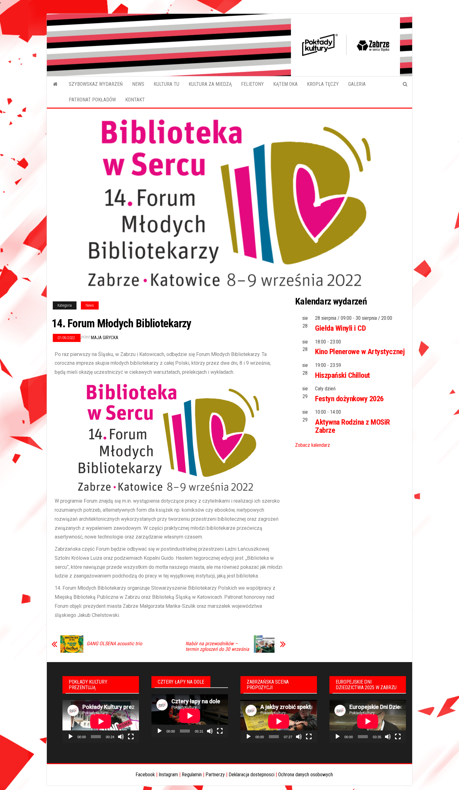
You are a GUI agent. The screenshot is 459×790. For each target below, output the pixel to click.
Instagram (168, 775)
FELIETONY (252, 84)
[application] (100, 721)
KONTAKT (135, 100)
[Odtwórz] (70, 737)
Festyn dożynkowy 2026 (349, 398)
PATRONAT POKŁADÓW (92, 100)
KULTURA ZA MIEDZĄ (210, 84)
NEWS (138, 84)
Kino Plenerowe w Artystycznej (360, 351)
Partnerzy (215, 775)
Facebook (145, 775)
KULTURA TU (166, 84)
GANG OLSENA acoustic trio (114, 643)
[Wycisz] (121, 737)
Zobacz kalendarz (312, 445)
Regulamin (192, 775)
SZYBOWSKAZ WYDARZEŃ (96, 84)
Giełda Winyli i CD (340, 328)
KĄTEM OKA (285, 84)
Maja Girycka (104, 337)
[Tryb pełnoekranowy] (131, 737)
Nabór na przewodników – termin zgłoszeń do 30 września (217, 646)
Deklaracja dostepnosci (251, 775)
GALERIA (357, 84)
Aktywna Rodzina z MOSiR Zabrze (352, 426)
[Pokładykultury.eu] (55, 84)
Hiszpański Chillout (342, 375)
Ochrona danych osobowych (305, 775)
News (90, 305)
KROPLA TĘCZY (323, 84)
